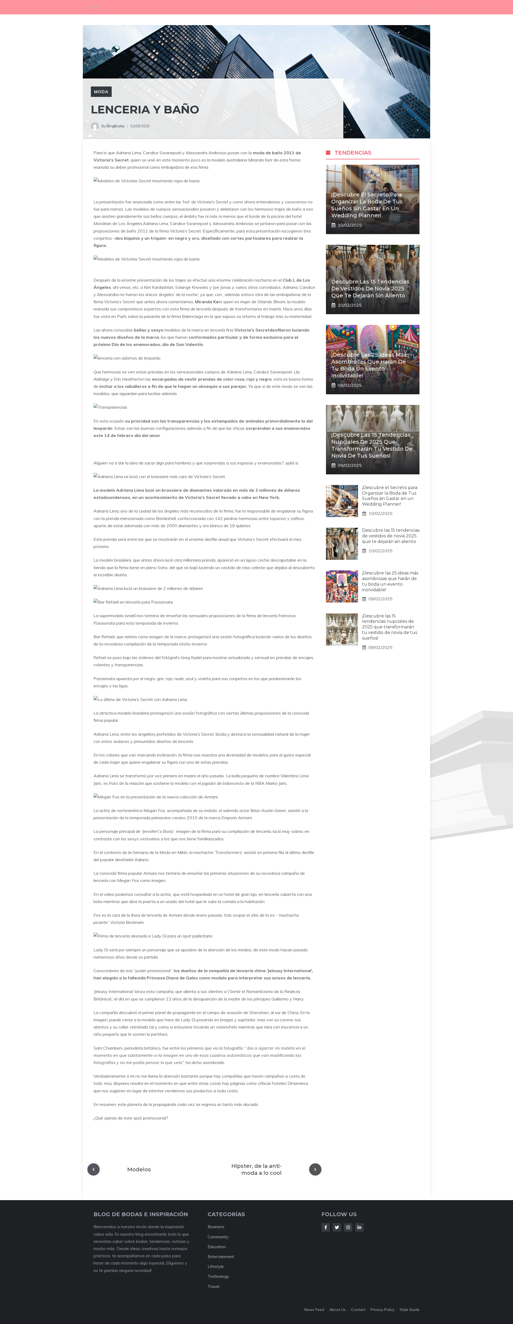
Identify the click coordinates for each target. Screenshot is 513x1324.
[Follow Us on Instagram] (348, 1227)
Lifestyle (216, 1266)
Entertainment (221, 1256)
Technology (218, 1276)
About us (337, 1309)
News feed (314, 1309)
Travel (213, 1286)
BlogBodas (116, 126)
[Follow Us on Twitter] (337, 1227)
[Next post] (315, 1169)
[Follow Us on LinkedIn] (359, 1227)
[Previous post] (94, 1169)
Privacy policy (382, 1309)
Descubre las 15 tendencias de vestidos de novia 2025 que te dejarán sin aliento (370, 288)
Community (218, 1236)
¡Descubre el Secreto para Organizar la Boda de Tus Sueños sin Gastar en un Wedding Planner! (389, 496)
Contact (358, 1309)
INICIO (94, 7)
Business (216, 1226)
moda (101, 91)
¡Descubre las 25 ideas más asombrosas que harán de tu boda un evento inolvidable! (390, 581)
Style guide (409, 1309)
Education (217, 1246)
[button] (422, 7)
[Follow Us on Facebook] (325, 1227)
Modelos (139, 1169)
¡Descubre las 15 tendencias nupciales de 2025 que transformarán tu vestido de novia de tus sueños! (389, 627)
